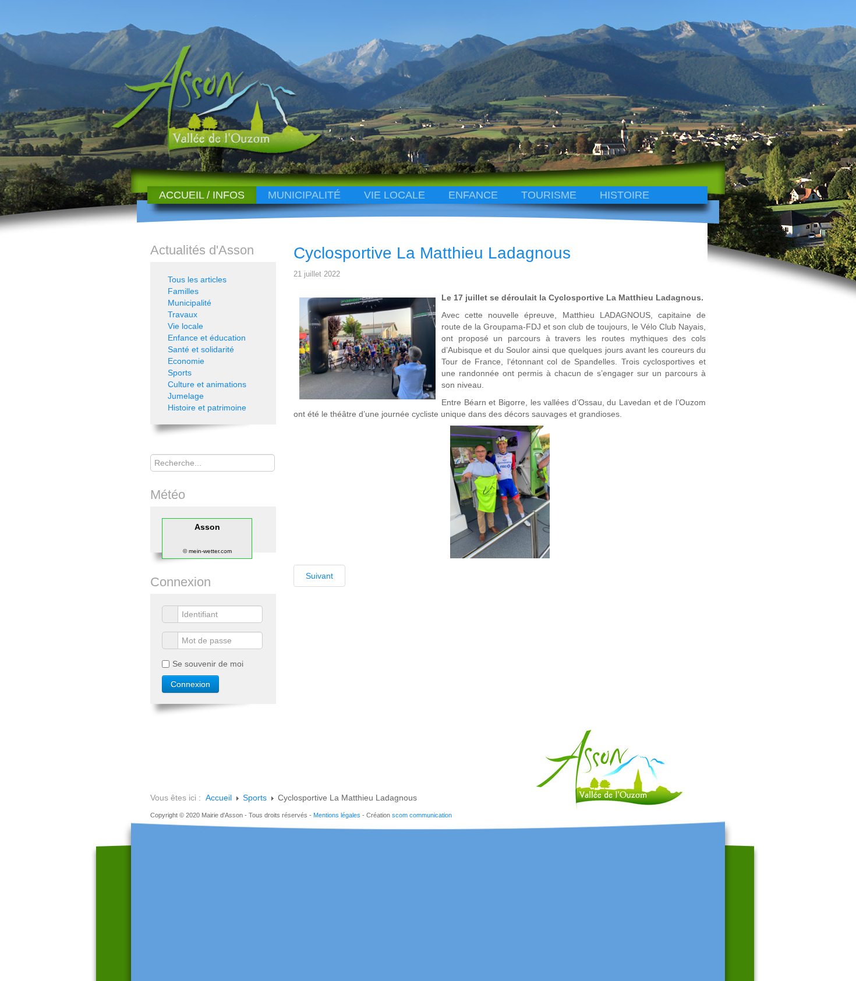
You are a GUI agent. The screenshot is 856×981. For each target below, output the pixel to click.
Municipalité (304, 195)
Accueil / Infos (202, 195)
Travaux (182, 314)
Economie (186, 361)
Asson (207, 527)
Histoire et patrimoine (207, 407)
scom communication (422, 815)
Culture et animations (207, 384)
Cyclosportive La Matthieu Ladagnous (432, 253)
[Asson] (209, 153)
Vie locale (394, 195)
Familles (183, 291)
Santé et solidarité (201, 349)
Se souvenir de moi (207, 663)
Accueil (219, 797)
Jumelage (186, 396)
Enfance (473, 195)
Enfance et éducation (207, 337)
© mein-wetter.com (207, 551)
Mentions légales (336, 815)
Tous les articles (197, 279)
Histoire (624, 195)
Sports (180, 372)
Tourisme (548, 195)
